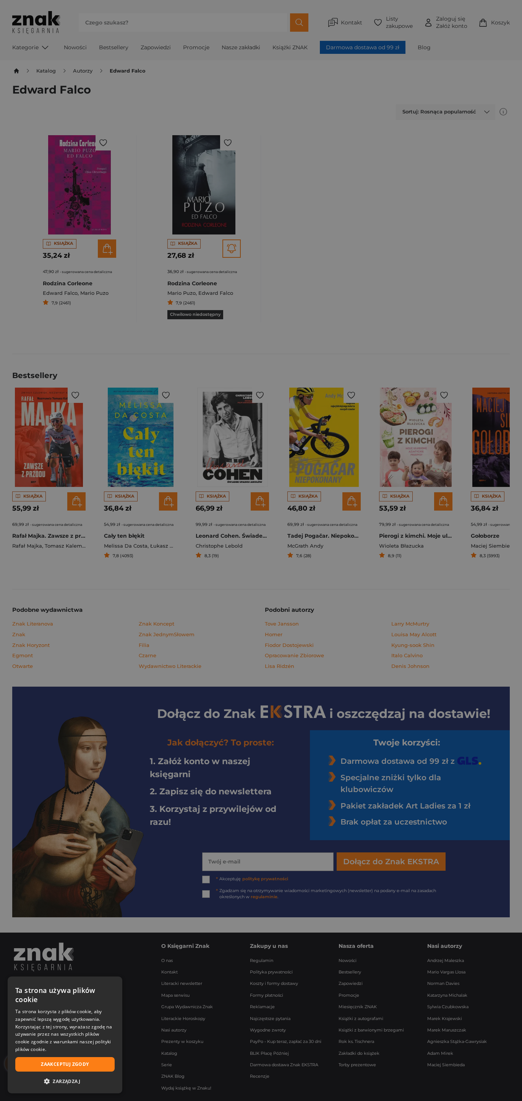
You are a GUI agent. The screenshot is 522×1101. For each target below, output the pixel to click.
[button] (65, 1081)
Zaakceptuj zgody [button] (65, 1064)
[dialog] (65, 1035)
